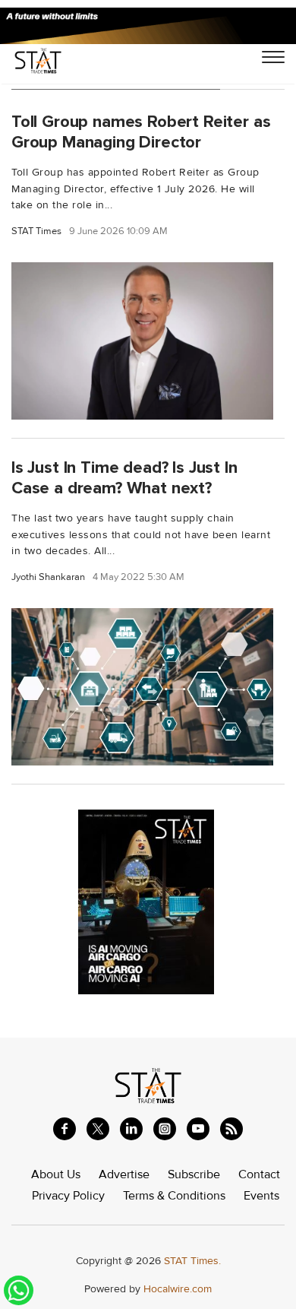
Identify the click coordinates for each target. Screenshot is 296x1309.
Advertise (124, 1174)
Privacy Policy (68, 1195)
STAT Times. (192, 1260)
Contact (259, 1174)
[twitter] (98, 1128)
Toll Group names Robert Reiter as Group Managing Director (140, 132)
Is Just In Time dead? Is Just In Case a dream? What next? (124, 478)
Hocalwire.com (177, 1288)
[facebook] (64, 1128)
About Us (55, 1174)
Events (261, 1195)
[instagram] (164, 1128)
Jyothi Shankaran (48, 577)
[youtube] (198, 1128)
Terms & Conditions (174, 1195)
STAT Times (36, 231)
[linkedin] (131, 1128)
